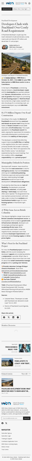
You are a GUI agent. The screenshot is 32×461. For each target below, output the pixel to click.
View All (24, 374)
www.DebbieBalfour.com (18, 273)
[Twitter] (6, 423)
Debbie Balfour (13, 45)
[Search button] (26, 3)
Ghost (28, 457)
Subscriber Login (6, 436)
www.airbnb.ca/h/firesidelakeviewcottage (15, 271)
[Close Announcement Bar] (29, 9)
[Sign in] (29, 3)
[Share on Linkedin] (13, 317)
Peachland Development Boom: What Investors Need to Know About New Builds (16, 390)
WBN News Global (12, 457)
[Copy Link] (18, 317)
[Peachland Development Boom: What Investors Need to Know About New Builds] (7, 382)
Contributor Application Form (10, 441)
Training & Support (7, 438)
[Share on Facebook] (4, 317)
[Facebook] (2, 423)
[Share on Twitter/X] (9, 317)
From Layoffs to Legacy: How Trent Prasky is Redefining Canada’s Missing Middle (22, 362)
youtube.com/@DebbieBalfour (11, 281)
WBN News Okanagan (15, 47)
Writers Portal (5, 446)
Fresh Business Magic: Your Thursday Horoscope (11, 348)
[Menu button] (3, 3)
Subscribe (26, 418)
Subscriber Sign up (7, 433)
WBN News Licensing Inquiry (9, 444)
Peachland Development (9, 20)
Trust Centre (5, 449)
